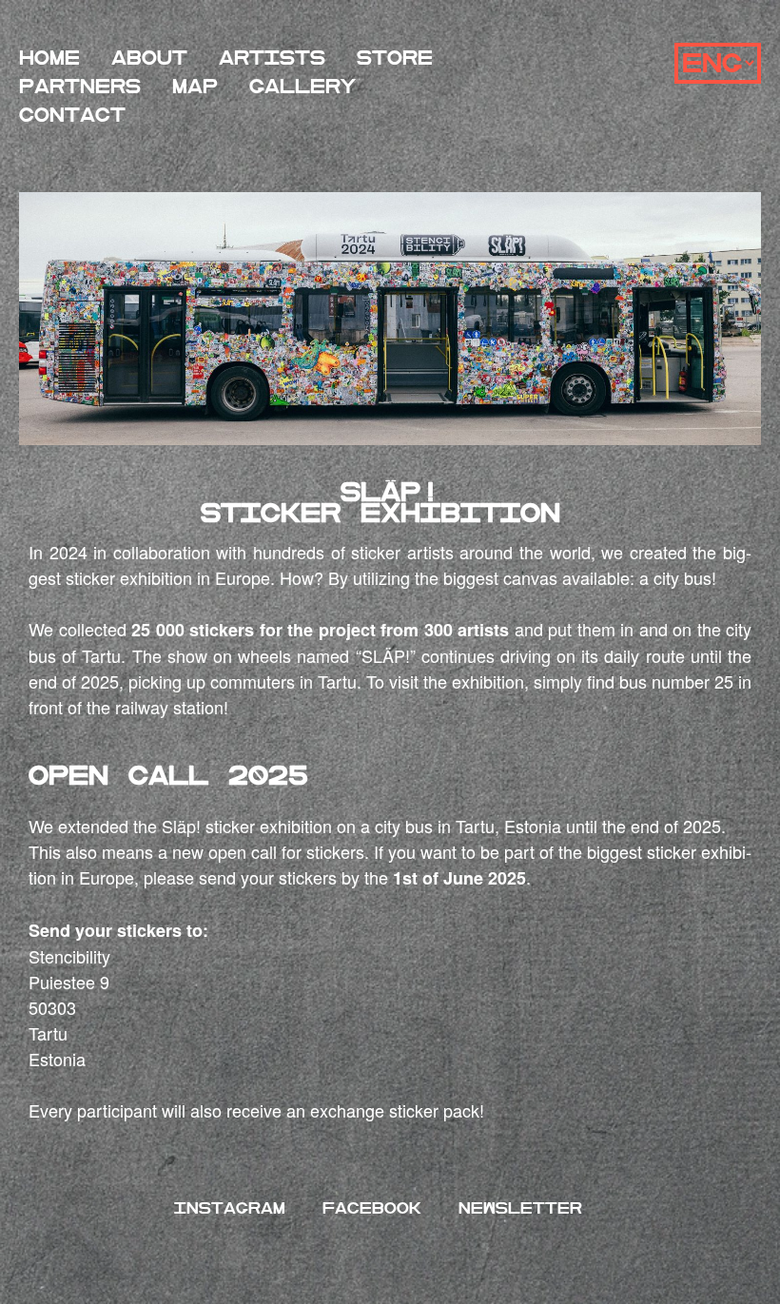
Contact (72, 115)
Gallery (302, 87)
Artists (272, 58)
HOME (49, 58)
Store (395, 58)
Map (195, 87)
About (149, 58)
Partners (80, 87)
